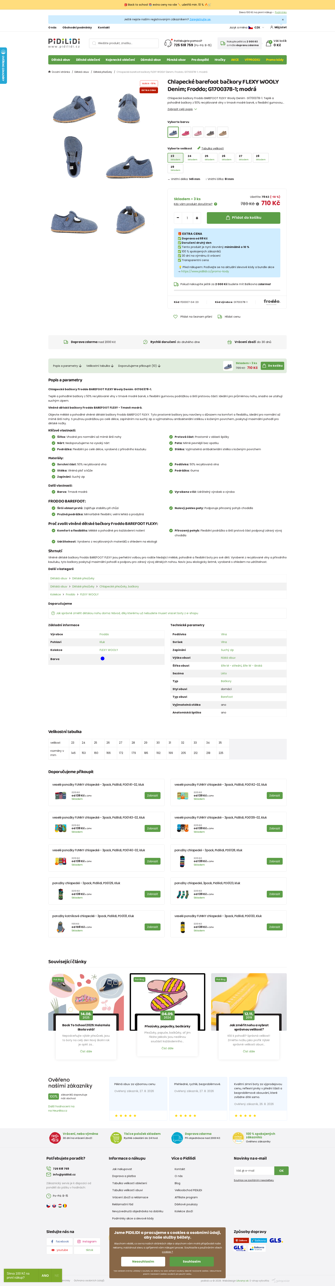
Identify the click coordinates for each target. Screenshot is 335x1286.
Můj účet (281, 27)
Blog (177, 1183)
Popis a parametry (65, 366)
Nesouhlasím (143, 1261)
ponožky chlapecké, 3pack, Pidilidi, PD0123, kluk (207, 883)
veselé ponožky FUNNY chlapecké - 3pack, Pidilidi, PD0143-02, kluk (98, 817)
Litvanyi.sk (243, 1280)
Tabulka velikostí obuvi (127, 1190)
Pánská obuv (176, 60)
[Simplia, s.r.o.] (281, 1280)
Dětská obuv (60, 60)
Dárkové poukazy (186, 1204)
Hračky (220, 60)
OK (281, 1171)
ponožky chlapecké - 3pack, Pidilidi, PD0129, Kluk (86, 883)
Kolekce (55, 594)
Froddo (70, 594)
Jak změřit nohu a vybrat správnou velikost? (249, 1027)
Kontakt (104, 27)
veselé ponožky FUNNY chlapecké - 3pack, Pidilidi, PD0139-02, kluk (220, 817)
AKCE (235, 60)
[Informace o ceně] (257, 204)
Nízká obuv (228, 658)
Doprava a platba (124, 1176)
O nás (52, 27)
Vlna (224, 634)
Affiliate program (186, 1197)
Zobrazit (282, 12)
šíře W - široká (252, 666)
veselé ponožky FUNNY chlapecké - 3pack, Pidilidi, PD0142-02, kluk (220, 785)
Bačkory (226, 681)
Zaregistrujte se (200, 19)
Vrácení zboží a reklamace (130, 1197)
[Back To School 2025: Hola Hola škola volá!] (86, 1002)
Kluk (102, 642)
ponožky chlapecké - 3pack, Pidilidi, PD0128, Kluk (208, 850)
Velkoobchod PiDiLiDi (188, 1190)
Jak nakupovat (122, 1169)
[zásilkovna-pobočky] (242, 1241)
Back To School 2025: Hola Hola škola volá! (86, 1027)
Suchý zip (227, 650)
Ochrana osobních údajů (89, 1280)
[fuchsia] (185, 132)
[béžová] (222, 132)
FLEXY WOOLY (89, 594)
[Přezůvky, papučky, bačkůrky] (167, 1002)
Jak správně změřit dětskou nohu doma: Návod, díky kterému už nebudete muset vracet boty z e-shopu (127, 613)
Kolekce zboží (184, 1211)
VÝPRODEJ (252, 60)
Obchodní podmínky (77, 27)
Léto (224, 673)
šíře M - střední (231, 666)
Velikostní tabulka (98, 366)
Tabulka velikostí (212, 148)
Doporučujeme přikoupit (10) (137, 366)
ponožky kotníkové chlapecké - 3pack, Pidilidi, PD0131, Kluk (93, 916)
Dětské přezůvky (102, 72)
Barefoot (227, 697)
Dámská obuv (151, 60)
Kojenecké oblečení (120, 60)
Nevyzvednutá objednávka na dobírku (137, 1211)
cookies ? (167, 1251)
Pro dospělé (200, 60)
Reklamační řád (122, 1204)
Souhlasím (192, 1261)
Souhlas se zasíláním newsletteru (254, 1180)
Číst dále (86, 1051)
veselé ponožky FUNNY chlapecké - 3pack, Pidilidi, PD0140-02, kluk (98, 850)
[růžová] (198, 132)
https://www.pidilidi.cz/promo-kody (205, 271)
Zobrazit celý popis (180, 109)
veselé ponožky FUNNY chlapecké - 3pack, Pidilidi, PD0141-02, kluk (98, 785)
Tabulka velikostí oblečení (129, 1183)
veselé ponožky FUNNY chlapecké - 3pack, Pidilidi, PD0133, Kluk (218, 916)
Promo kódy (275, 60)
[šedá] (210, 132)
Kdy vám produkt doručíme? (193, 204)
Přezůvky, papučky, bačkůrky (167, 1026)
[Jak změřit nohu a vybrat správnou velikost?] (249, 1002)
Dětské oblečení (88, 60)
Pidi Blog (58, 979)
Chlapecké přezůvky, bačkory (119, 586)
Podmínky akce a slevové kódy (133, 1218)
